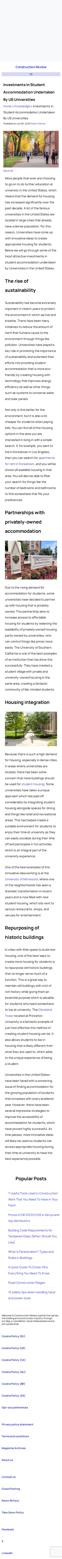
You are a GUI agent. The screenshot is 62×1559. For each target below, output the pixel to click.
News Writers (10, 1500)
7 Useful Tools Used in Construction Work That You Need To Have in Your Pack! (33, 1199)
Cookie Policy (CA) (14, 1360)
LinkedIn (7, 1553)
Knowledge (22, 106)
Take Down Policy (13, 1512)
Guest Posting (11, 1489)
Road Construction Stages (26, 1283)
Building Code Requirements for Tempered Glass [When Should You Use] (32, 1236)
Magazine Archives (14, 1448)
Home (7, 106)
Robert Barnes (37, 123)
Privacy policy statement (17, 1424)
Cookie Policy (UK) (13, 1348)
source (8, 170)
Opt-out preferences (15, 1407)
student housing (33, 784)
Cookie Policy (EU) (13, 1336)
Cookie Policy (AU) (14, 1372)
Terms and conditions (15, 1436)
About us (7, 1460)
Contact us (9, 1477)
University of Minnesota (21, 879)
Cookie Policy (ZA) (13, 1395)
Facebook (8, 1529)
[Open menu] (31, 74)
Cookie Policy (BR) (13, 1384)
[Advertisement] (31, 31)
